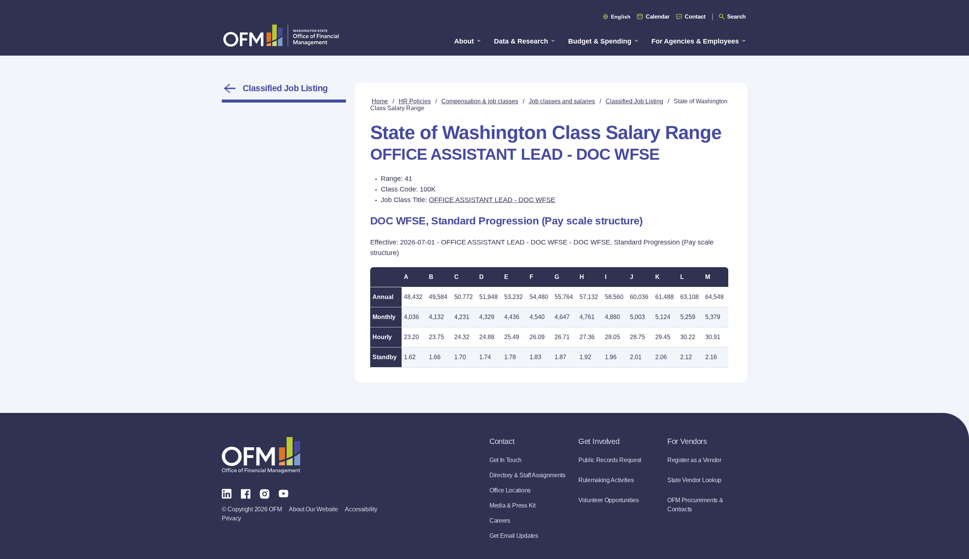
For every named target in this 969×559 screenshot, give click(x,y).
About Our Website (313, 509)
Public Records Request (609, 460)
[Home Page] (261, 455)
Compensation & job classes (479, 101)
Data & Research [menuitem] (521, 41)
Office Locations (510, 490)
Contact (695, 16)
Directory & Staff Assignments (527, 475)
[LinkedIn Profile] (227, 493)
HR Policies (415, 101)
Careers (499, 520)
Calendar (658, 16)
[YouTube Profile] (283, 493)
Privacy (231, 518)
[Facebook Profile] (246, 493)
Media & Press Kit (512, 505)
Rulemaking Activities (606, 480)
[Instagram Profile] (265, 493)
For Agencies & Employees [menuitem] (695, 41)
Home (380, 101)
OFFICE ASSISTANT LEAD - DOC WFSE (492, 200)
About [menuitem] (464, 41)
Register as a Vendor (694, 460)
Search (736, 16)
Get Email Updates (513, 536)
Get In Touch (505, 460)
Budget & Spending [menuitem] (599, 41)
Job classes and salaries (562, 101)
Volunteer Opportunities (608, 500)
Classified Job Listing (285, 88)
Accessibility (361, 509)
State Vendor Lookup (694, 480)
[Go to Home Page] (281, 35)
